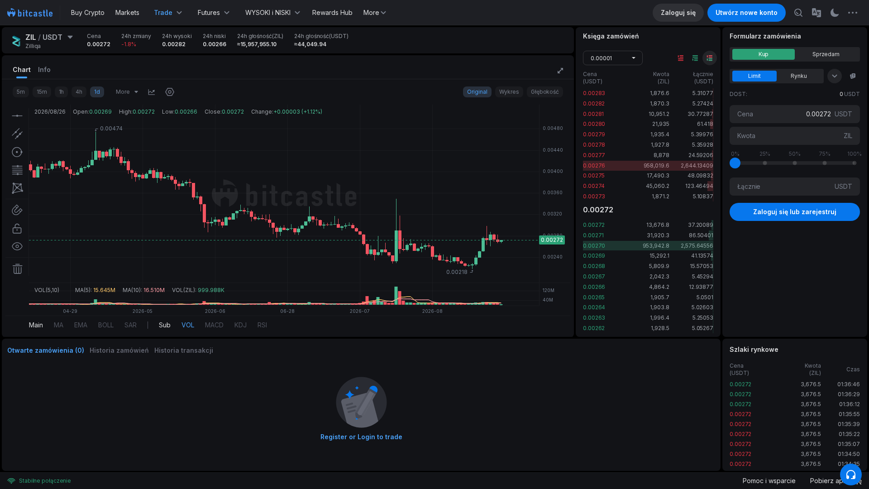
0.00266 (594, 286)
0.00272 (594, 224)
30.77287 (700, 113)
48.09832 (700, 175)
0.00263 (594, 317)
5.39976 (702, 134)
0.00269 (594, 255)
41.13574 (702, 255)
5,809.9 (659, 266)
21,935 (660, 123)
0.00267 (594, 276)
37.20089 (700, 224)
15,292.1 (659, 255)
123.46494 (699, 185)
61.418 (705, 123)
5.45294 (702, 276)
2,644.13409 (697, 165)
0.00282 (594, 103)
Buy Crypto (88, 12)
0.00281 (593, 113)
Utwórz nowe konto (747, 12)
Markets (127, 12)
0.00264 (594, 307)
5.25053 (702, 317)
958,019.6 (656, 165)
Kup (764, 54)
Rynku (799, 75)
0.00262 (594, 328)
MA (58, 325)
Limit (754, 75)
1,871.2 (660, 196)
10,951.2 (659, 113)
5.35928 (702, 144)
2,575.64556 (697, 245)
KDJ (240, 325)
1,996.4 (659, 317)
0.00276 (594, 165)
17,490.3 (658, 175)
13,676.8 (657, 224)
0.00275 (594, 175)
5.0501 (705, 297)
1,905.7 (659, 297)
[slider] (735, 163)
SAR (130, 325)
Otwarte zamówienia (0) (45, 350)
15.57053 (701, 266)
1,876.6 (659, 93)
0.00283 (594, 93)
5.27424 (702, 103)
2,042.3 (659, 276)
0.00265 (594, 297)
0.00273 (594, 196)
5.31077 (702, 93)
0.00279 (594, 134)
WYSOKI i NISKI (268, 12)
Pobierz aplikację (836, 480)
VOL (187, 325)
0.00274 (594, 185)
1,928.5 (660, 328)
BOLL (106, 325)
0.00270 (594, 245)
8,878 (661, 155)
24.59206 (700, 155)
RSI (262, 325)
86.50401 (701, 235)
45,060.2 (657, 185)
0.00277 (594, 155)
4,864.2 (659, 286)
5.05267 (702, 328)
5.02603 (702, 307)
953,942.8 (656, 245)
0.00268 (594, 266)
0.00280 (594, 123)
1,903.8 (659, 307)
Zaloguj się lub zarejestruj (794, 212)
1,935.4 (659, 134)
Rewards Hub (332, 12)
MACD (214, 325)
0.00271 (593, 235)
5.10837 (703, 196)
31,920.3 (658, 235)
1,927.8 (660, 144)
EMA (80, 325)
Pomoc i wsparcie (769, 480)
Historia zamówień (119, 350)
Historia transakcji (183, 350)
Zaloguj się (678, 12)
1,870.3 (659, 103)
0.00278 (594, 144)
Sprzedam (826, 54)
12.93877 (701, 286)
